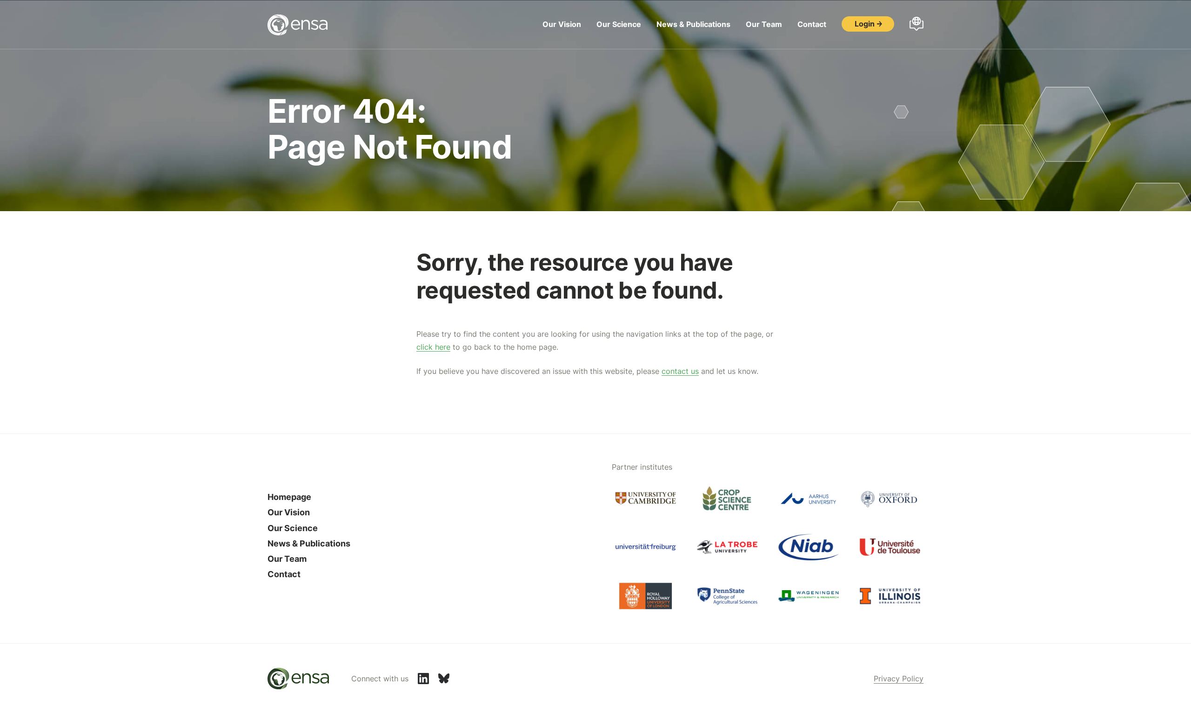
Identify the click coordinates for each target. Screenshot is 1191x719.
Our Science (618, 24)
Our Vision (561, 24)
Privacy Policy (898, 678)
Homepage (289, 497)
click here (433, 347)
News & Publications (693, 24)
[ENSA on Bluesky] (443, 678)
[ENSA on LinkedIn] (423, 678)
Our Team (764, 24)
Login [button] (865, 23)
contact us (680, 371)
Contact (811, 24)
